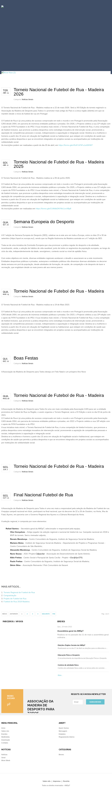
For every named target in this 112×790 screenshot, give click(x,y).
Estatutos (62, 734)
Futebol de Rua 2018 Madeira (17, 601)
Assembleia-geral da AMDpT (70, 631)
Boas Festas (26, 358)
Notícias (4, 755)
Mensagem (63, 731)
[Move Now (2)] (8, 72)
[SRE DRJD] (8, 642)
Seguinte (46, 614)
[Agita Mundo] (9, 639)
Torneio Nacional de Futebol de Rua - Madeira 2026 (59, 91)
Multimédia (5, 737)
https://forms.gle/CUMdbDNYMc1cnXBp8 (53, 208)
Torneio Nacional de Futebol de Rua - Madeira (59, 291)
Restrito (66, 781)
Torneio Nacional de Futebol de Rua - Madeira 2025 (59, 164)
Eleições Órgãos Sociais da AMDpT (71, 645)
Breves (61, 755)
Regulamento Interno (66, 737)
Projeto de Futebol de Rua (15, 598)
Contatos (4, 743)
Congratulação (10, 595)
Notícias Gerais (27, 99)
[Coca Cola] (8, 636)
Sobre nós (5, 731)
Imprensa (57, 781)
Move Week (5, 760)
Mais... (60, 675)
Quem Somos (64, 728)
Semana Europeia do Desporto (44, 221)
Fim (53, 614)
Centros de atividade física (68, 665)
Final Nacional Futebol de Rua (43, 494)
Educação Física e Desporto (69, 655)
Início (3, 728)
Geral (3, 758)
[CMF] (6, 628)
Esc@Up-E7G (76, 557)
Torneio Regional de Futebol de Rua (19, 592)
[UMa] (6, 633)
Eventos (4, 734)
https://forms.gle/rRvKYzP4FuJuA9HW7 (76, 145)
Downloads (5, 740)
